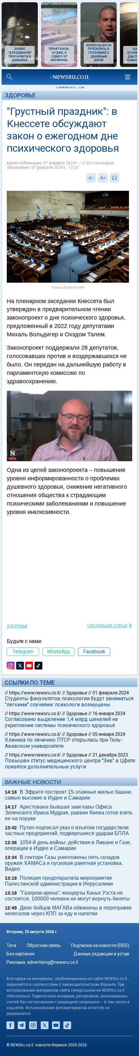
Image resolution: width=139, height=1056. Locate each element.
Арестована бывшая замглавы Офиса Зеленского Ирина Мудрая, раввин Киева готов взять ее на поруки (69, 812)
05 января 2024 (108, 734)
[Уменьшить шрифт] (91, 178)
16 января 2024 (108, 713)
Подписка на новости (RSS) (100, 945)
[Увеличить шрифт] (103, 178)
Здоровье (20, 95)
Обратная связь (44, 945)
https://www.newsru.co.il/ (35, 692)
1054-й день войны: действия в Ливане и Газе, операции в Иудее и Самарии (68, 845)
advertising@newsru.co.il (52, 962)
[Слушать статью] (121, 178)
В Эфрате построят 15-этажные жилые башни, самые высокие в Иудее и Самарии (68, 794)
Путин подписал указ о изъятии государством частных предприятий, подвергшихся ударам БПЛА (67, 830)
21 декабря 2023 (110, 754)
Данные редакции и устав (101, 953)
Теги (11, 945)
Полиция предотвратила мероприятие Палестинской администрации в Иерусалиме (59, 881)
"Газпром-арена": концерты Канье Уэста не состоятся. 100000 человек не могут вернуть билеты (67, 895)
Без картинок (20, 953)
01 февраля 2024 (110, 692)
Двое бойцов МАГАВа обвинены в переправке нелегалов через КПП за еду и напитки (68, 910)
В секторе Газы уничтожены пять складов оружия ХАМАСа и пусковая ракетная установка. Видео (64, 863)
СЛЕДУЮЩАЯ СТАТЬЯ (107, 626)
